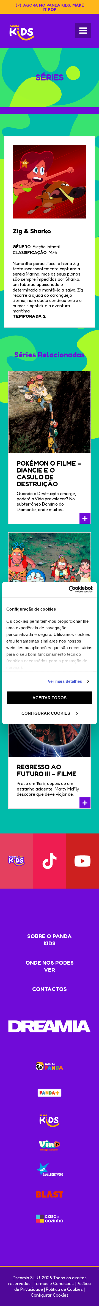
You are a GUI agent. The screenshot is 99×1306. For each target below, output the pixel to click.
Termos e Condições (54, 1283)
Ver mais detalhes (65, 681)
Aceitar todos (49, 697)
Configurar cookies (46, 713)
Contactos (49, 989)
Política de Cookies (64, 1289)
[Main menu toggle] (83, 30)
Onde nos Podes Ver (50, 966)
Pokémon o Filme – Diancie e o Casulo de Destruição (49, 473)
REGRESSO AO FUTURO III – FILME (46, 770)
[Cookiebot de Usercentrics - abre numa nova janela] (70, 589)
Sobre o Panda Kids (49, 940)
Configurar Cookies (49, 1295)
